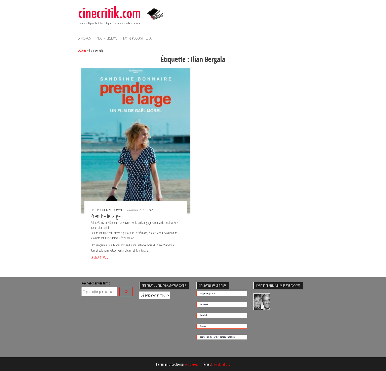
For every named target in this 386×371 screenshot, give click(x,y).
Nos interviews (107, 38)
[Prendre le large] (135, 140)
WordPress (192, 364)
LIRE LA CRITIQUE (99, 257)
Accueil (82, 50)
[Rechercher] (126, 292)
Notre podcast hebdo (137, 38)
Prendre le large (105, 216)
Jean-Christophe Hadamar (109, 210)
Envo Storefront (220, 364)
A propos (84, 38)
